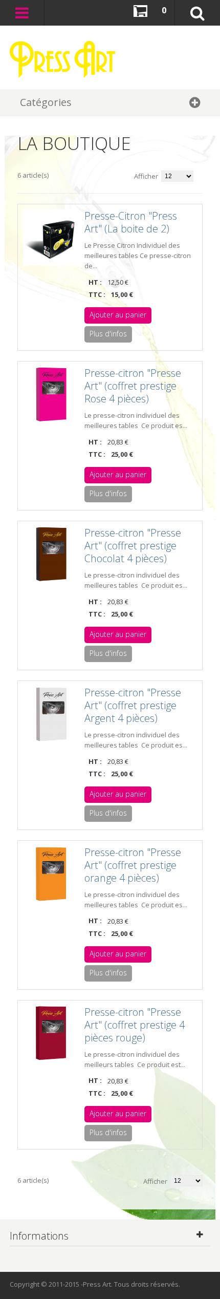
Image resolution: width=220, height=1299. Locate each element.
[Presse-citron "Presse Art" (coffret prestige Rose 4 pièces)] (51, 395)
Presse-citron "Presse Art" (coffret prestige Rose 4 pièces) (132, 386)
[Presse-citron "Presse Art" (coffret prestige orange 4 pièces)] (51, 874)
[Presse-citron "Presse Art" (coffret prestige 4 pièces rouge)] (51, 1034)
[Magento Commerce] (62, 59)
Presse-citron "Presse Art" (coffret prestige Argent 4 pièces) (132, 705)
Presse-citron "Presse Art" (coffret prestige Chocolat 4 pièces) (132, 545)
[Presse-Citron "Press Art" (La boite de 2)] (51, 237)
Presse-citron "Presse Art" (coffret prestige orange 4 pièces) (132, 865)
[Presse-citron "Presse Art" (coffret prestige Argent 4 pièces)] (51, 714)
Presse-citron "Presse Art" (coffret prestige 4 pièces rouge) (134, 1025)
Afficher (146, 176)
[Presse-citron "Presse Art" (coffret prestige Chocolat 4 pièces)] (51, 554)
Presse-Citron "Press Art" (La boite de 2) (130, 222)
